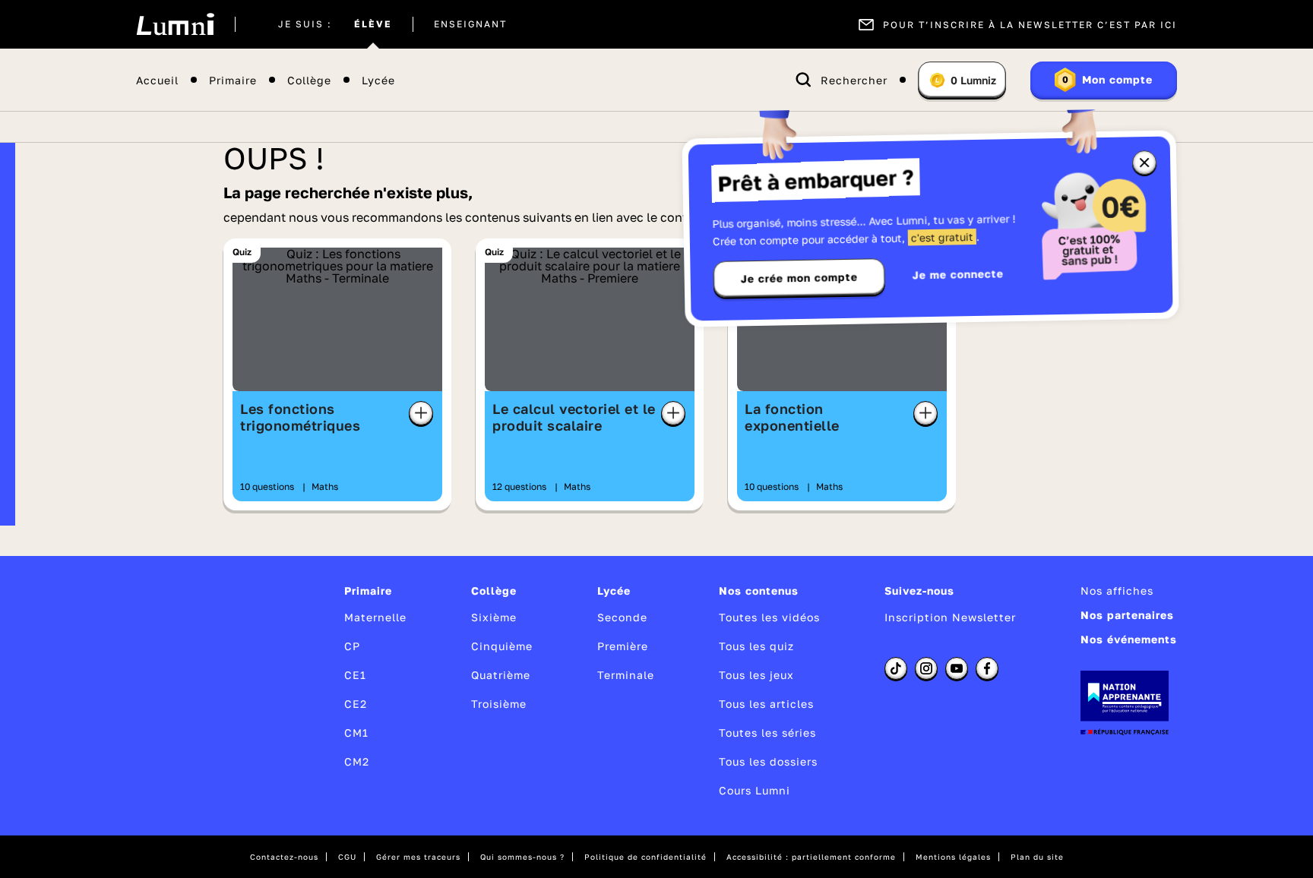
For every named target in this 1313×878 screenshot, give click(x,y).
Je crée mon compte (799, 278)
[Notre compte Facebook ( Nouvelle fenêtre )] (987, 668)
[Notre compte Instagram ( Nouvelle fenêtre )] (926, 668)
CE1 (355, 674)
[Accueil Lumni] (175, 24)
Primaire (233, 80)
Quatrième (500, 674)
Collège (309, 80)
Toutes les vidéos (769, 617)
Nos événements (1128, 639)
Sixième (494, 617)
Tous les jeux (756, 674)
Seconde (622, 617)
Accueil (157, 80)
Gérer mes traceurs (418, 856)
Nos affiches (1116, 590)
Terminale (625, 674)
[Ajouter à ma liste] (421, 413)
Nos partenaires (1127, 614)
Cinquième (502, 646)
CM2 (356, 761)
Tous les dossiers (768, 761)
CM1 (356, 732)
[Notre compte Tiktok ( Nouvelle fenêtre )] (895, 668)
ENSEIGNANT (470, 24)
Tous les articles (766, 703)
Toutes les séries (767, 732)
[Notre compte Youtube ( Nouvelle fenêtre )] (956, 668)
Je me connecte (958, 274)
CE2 (355, 703)
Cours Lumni (754, 790)
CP (352, 646)
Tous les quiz (756, 646)
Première (622, 646)
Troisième (499, 703)
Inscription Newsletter (950, 617)
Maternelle (375, 617)
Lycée (378, 80)
